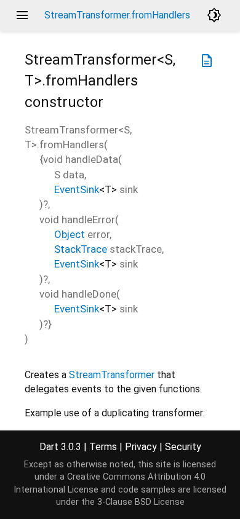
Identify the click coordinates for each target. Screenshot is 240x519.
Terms (103, 447)
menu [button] (22, 15)
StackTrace (80, 249)
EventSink (76, 189)
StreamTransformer (111, 375)
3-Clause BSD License (141, 502)
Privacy (141, 447)
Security (183, 447)
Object (69, 234)
